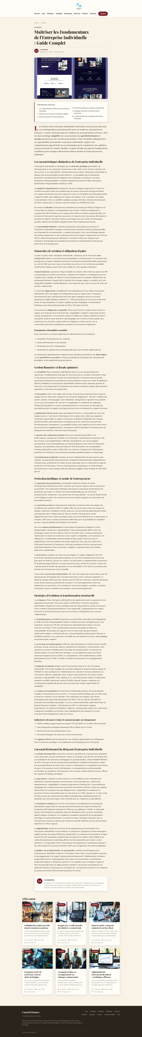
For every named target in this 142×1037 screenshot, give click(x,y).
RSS (118, 1014)
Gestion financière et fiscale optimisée (51, 117)
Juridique (59, 13)
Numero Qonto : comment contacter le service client (102, 926)
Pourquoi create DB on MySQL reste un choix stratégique (32, 974)
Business (50, 13)
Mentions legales (110, 1014)
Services (77, 13)
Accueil (37, 13)
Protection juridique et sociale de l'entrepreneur (89, 108)
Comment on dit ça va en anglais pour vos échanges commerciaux (68, 974)
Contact (103, 14)
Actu (43, 13)
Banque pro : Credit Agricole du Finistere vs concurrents (70, 926)
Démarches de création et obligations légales (53, 114)
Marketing (68, 13)
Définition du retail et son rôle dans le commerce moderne (37, 926)
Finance (85, 13)
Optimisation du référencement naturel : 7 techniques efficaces (101, 974)
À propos (93, 13)
